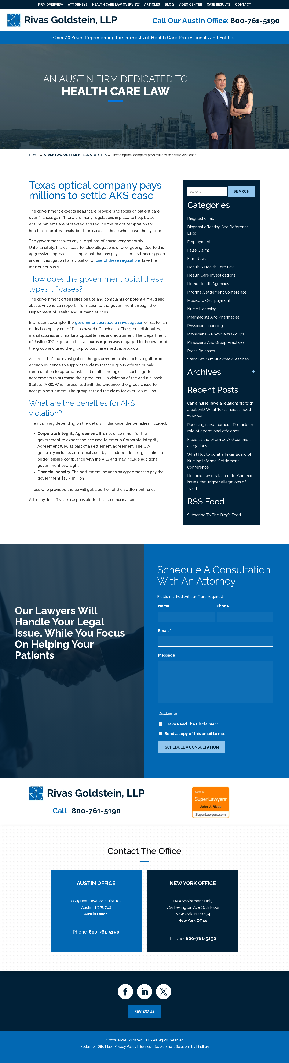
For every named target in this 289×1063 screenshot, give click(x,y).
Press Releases (201, 351)
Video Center (190, 4)
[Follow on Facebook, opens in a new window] (125, 991)
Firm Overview (50, 4)
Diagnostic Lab (200, 218)
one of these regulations (118, 260)
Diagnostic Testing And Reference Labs (218, 230)
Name (163, 606)
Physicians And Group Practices (216, 342)
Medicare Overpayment (208, 300)
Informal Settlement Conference (216, 292)
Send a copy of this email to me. (195, 734)
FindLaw (203, 1047)
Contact (243, 4)
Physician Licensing (205, 325)
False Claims (198, 250)
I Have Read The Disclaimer (191, 724)
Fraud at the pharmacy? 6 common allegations (219, 442)
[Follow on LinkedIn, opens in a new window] (144, 991)
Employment (199, 241)
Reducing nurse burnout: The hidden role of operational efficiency (220, 427)
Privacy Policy (125, 1047)
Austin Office (96, 914)
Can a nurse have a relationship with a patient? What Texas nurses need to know (220, 409)
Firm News (197, 258)
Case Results (218, 4)
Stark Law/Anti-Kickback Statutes (218, 359)
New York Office (193, 920)
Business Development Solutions (164, 1047)
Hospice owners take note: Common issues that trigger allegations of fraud (220, 482)
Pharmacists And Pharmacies (213, 317)
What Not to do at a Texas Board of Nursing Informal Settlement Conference (219, 460)
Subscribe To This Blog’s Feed (214, 515)
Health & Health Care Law (211, 267)
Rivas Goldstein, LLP (134, 1040)
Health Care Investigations (211, 275)
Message (166, 655)
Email (164, 630)
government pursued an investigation (109, 322)
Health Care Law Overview (116, 4)
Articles (152, 4)
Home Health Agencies (208, 283)
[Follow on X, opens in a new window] (163, 991)
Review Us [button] (144, 1011)
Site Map (105, 1047)
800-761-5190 (255, 20)
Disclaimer (168, 713)
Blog (169, 4)
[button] (285, 1032)
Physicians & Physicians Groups (215, 334)
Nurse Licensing (201, 309)
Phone (223, 606)
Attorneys (78, 4)
